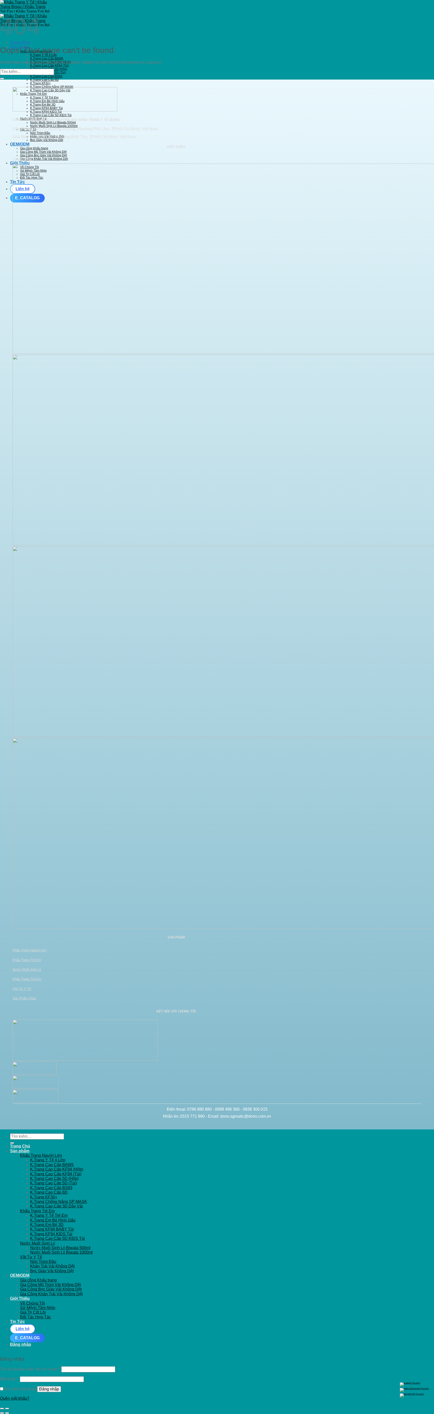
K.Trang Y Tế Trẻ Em (49, 1215)
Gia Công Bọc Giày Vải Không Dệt (43, 155)
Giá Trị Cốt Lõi (33, 1312)
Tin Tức (17, 1321)
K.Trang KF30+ (40, 83)
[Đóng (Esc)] (2, 1408)
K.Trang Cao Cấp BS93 (46, 76)
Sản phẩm (19, 1151)
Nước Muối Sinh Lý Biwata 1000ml (54, 126)
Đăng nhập (49, 1389)
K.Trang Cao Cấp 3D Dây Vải (56, 1206)
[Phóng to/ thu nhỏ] (7, 1408)
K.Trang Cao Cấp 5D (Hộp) (54, 1178)
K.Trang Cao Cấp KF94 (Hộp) (56, 1169)
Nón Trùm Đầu (40, 133)
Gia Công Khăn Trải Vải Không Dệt (44, 159)
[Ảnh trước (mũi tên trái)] (2, 1413)
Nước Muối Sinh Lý (27, 969)
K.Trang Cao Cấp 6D (44, 80)
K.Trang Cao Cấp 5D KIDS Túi (51, 115)
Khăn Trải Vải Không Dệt (52, 1266)
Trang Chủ (20, 42)
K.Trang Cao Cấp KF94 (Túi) (49, 65)
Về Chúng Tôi (22, 159)
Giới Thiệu (20, 1298)
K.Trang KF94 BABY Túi (52, 1229)
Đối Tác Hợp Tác (35, 1317)
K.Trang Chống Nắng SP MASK (51, 87)
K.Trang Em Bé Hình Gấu (52, 1220)
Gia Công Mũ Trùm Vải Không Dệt (43, 152)
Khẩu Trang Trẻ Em (27, 960)
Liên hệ (23, 1329)
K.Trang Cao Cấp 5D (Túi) (53, 1183)
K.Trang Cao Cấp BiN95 (46, 58)
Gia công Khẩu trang (34, 148)
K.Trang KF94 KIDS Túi (51, 1234)
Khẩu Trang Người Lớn (29, 950)
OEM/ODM (19, 144)
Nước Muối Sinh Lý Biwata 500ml (53, 122)
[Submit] (2, 78)
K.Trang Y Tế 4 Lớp (43, 55)
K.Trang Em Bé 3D (47, 1225)
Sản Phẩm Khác (24, 998)
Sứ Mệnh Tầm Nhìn (37, 1308)
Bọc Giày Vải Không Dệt (46, 140)
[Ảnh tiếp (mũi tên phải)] (7, 1413)
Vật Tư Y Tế (22, 989)
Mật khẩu (9, 1379)
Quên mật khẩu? (14, 1398)
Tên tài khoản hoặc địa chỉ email (30, 1369)
